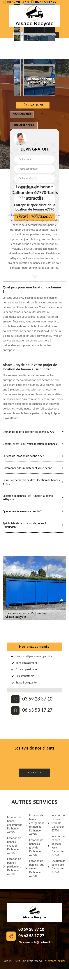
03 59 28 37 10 (18, 2)
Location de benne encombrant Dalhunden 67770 (14, 825)
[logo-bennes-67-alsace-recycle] (34, 16)
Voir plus (34, 772)
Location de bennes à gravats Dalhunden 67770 (36, 848)
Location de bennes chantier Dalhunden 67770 (14, 846)
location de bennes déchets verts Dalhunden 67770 (58, 846)
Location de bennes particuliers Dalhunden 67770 (14, 867)
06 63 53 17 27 (45, 2)
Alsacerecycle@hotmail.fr (35, 942)
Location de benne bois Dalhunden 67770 (58, 867)
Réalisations (33, 105)
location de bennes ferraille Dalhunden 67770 (58, 823)
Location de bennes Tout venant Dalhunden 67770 (36, 869)
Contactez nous (24, 125)
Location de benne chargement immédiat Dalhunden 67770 (36, 825)
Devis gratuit (22, 114)
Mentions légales (55, 961)
